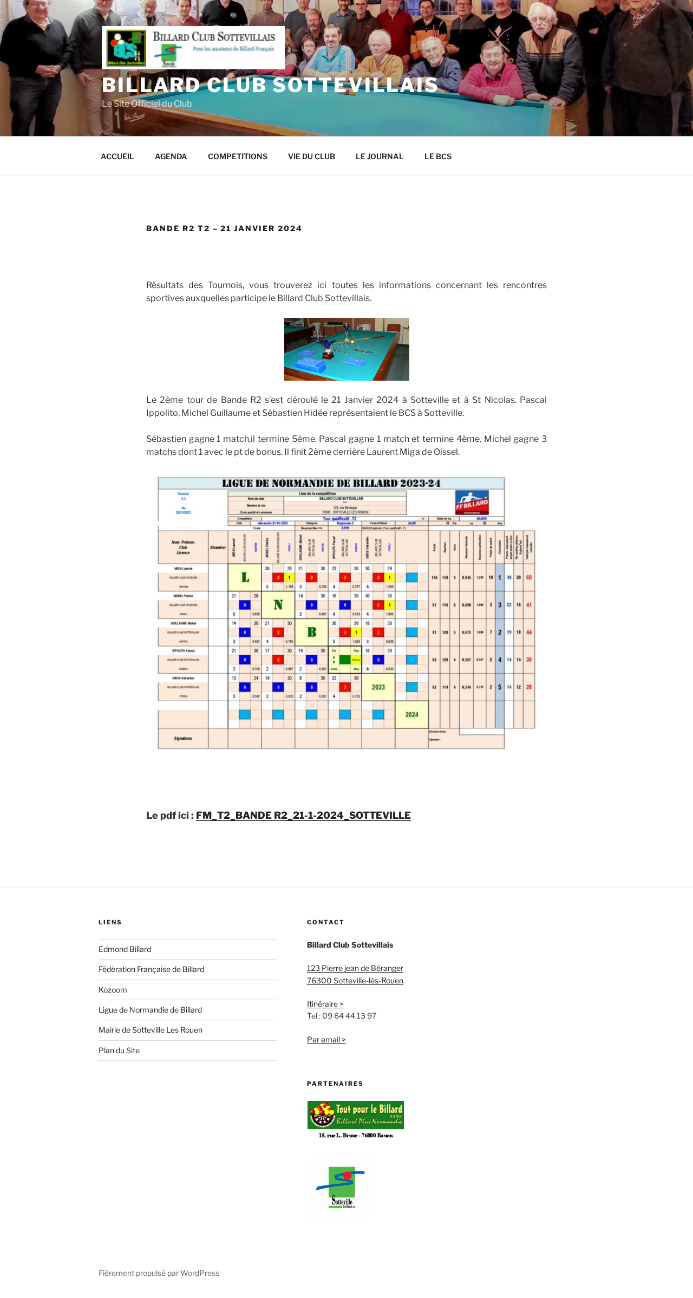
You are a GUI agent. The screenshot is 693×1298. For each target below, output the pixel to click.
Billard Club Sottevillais (271, 85)
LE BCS (438, 156)
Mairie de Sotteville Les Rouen (150, 1029)
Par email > (326, 1039)
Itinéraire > (325, 1003)
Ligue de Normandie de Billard (150, 1009)
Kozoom (113, 989)
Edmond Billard (125, 949)
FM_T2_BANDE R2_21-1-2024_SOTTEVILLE (303, 815)
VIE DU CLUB (311, 156)
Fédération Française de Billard (151, 969)
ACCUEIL (117, 156)
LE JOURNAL (380, 156)
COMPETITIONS (237, 156)
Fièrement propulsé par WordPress (159, 1272)
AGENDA (171, 156)
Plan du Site (119, 1050)
